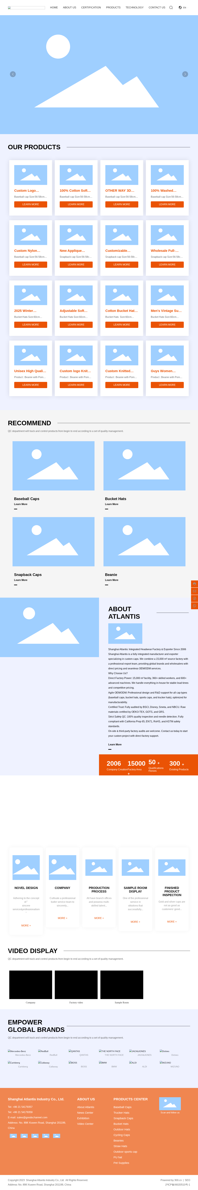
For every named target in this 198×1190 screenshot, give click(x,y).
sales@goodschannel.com (32, 1117)
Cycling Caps (122, 1135)
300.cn (178, 1180)
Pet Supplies (121, 1162)
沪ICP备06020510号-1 (177, 1184)
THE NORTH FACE (114, 1055)
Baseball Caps (26, 499)
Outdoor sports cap (125, 1151)
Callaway (53, 1066)
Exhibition (83, 1118)
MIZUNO (175, 1066)
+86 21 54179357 (22, 1106)
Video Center (85, 1123)
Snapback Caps (28, 575)
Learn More (20, 504)
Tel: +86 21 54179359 (20, 1112)
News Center (85, 1112)
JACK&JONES (144, 1055)
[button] (185, 74)
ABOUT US (86, 1099)
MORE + (26, 925)
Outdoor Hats (122, 1129)
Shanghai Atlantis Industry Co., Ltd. (36, 1099)
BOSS (84, 1066)
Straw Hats (120, 1146)
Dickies (174, 1055)
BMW (114, 1066)
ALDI (144, 1066)
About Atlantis (85, 1107)
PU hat (118, 1157)
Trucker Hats (121, 1112)
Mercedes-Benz (23, 1055)
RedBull (53, 1055)
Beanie (111, 575)
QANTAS (84, 1055)
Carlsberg (23, 1066)
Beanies (119, 1140)
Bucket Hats (115, 499)
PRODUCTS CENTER (131, 1099)
